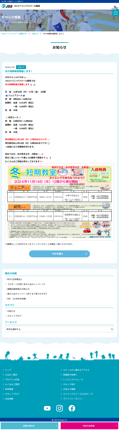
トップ (8, 369)
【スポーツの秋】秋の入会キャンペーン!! (26, 284)
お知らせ (35, 33)
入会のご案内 (11, 374)
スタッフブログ (14, 315)
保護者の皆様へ (70, 374)
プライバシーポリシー (73, 398)
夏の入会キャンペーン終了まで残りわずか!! (27, 293)
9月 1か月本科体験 (16, 298)
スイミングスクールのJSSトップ (78, 393)
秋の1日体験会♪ (15, 279)
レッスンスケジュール (73, 379)
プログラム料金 (12, 379)
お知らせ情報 (69, 389)
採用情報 (9, 389)
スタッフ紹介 (69, 384)
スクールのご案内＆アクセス (76, 369)
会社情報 (9, 398)
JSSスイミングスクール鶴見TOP (14, 33)
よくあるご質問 (12, 384)
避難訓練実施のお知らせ (18, 288)
